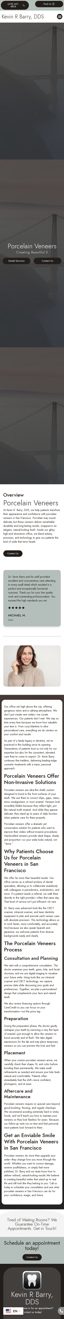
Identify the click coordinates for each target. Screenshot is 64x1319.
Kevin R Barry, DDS (23, 16)
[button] (59, 16)
